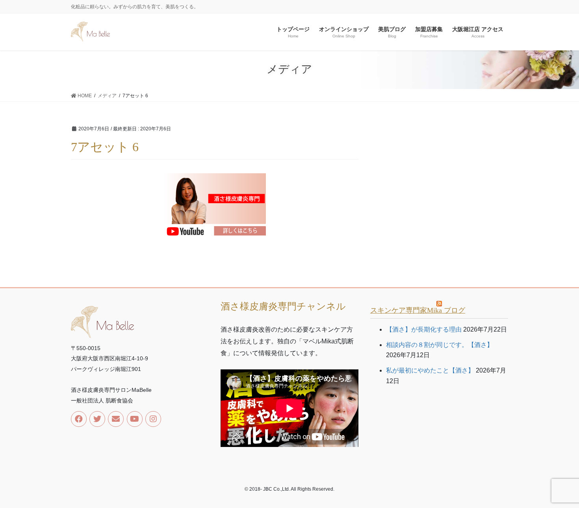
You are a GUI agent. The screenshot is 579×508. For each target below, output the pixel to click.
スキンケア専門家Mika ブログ (417, 310)
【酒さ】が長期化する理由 (424, 329)
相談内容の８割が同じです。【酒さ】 (439, 344)
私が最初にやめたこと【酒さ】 (430, 370)
